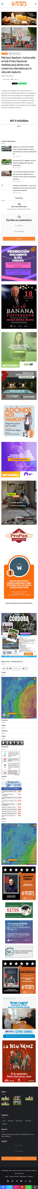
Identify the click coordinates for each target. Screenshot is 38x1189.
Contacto (4, 1141)
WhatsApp (22, 83)
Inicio (6, 1176)
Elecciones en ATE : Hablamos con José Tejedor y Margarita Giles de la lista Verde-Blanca (24, 163)
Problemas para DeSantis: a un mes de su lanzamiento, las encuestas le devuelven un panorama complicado (24, 188)
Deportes (4, 1124)
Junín (3, 1120)
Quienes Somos (14, 1176)
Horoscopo (16, 774)
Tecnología (28, 1120)
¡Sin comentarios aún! (19, 206)
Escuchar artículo (15, 53)
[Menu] (2, 4)
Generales (4, 53)
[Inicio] (19, 3)
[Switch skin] (36, 4)
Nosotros (4, 1129)
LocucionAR (20, 1173)
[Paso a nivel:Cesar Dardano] (6, 173)
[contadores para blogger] (12, 745)
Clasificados (22, 1176)
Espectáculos (19, 1120)
